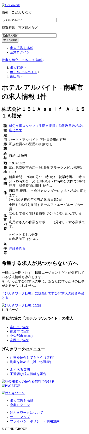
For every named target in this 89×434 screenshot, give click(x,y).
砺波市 (19, 331)
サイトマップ (20, 417)
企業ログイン (20, 52)
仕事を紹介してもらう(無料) (22, 60)
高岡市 (19, 340)
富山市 (19, 327)
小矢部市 (21, 336)
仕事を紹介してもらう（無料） (33, 357)
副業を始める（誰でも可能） (31, 362)
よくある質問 (20, 369)
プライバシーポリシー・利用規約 (35, 421)
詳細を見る (17, 248)
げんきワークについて (26, 412)
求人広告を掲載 (21, 48)
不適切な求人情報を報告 (28, 374)
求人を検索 (10, 40)
